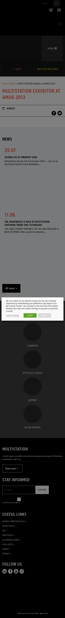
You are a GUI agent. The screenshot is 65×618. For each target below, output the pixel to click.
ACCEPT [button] (30, 315)
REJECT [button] (44, 315)
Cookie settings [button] (12, 315)
